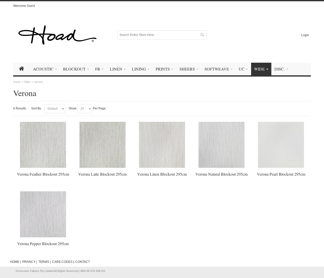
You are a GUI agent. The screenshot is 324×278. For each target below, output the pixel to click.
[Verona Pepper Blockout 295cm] (43, 214)
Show (72, 108)
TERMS (43, 262)
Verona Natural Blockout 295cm (221, 174)
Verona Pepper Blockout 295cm (43, 243)
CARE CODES (62, 262)
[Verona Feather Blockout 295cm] (43, 145)
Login (305, 35)
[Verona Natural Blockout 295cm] (221, 145)
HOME (14, 262)
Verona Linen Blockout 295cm (162, 174)
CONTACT (82, 262)
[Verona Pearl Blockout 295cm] (281, 145)
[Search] (202, 34)
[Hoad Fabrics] (57, 35)
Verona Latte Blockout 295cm (102, 174)
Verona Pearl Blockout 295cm (281, 174)
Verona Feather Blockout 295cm (43, 174)
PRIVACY (28, 262)
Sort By (36, 108)
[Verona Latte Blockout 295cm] (102, 145)
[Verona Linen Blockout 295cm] (162, 145)
